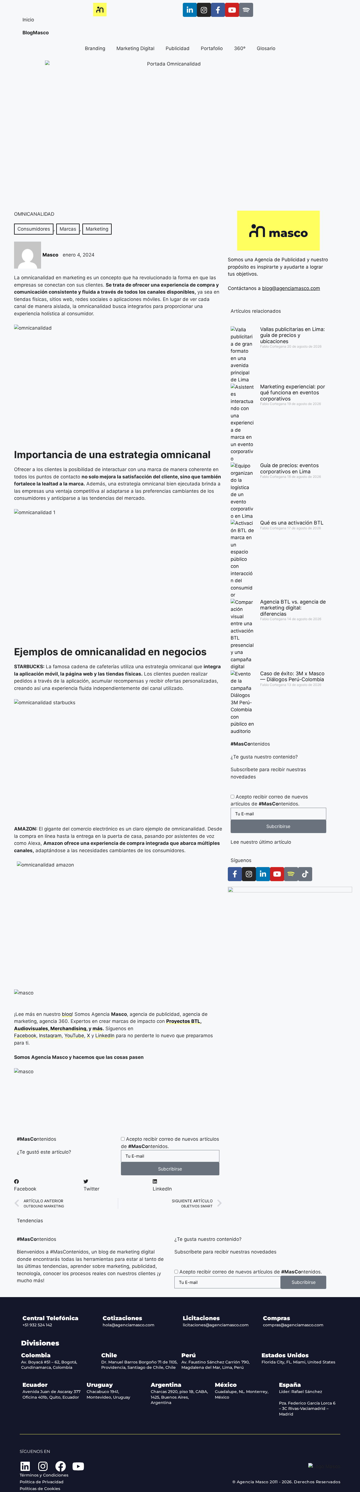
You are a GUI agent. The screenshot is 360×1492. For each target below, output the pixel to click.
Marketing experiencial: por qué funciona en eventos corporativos (292, 393)
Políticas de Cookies (40, 1488)
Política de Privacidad (42, 1481)
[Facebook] (60, 1466)
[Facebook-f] (218, 10)
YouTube (74, 1035)
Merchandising (68, 1028)
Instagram (50, 1035)
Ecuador (35, 1384)
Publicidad (178, 48)
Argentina (166, 1384)
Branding (95, 48)
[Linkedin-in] (190, 10)
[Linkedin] (25, 1466)
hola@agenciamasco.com (128, 1324)
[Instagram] (204, 10)
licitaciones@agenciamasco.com (216, 1324)
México (226, 1384)
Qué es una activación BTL (291, 523)
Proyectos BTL (183, 1021)
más (98, 1028)
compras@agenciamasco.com (293, 1324)
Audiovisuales (31, 1028)
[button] (49, 1185)
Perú (188, 1355)
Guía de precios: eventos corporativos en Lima (289, 468)
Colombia (36, 1355)
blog (67, 1014)
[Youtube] (232, 10)
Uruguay (100, 1384)
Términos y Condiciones (44, 1475)
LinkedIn (104, 1035)
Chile (109, 1355)
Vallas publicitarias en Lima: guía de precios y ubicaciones (292, 335)
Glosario (266, 48)
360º (240, 48)
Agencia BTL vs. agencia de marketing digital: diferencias (293, 608)
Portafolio (212, 48)
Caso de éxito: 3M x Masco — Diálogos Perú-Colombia (292, 676)
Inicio (28, 19)
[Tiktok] (305, 874)
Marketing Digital (135, 48)
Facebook (25, 1035)
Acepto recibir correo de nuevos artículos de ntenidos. (250, 1272)
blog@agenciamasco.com (291, 288)
